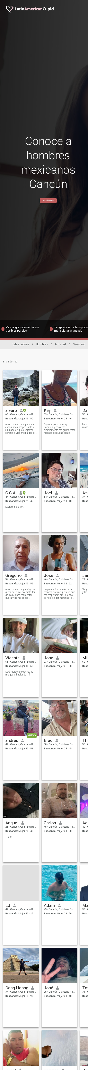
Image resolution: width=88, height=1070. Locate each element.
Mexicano (79, 344)
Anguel (11, 822)
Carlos (50, 822)
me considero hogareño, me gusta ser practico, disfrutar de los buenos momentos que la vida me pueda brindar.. (20, 593)
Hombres (42, 344)
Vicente (12, 657)
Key (47, 410)
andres (11, 740)
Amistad (60, 344)
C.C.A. (11, 492)
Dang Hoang (16, 987)
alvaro (11, 410)
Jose (48, 657)
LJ (7, 905)
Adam (49, 905)
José (48, 575)
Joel (48, 492)
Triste (8, 836)
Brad (48, 740)
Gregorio (13, 575)
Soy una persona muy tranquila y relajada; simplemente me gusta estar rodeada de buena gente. (59, 428)
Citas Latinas (20, 344)
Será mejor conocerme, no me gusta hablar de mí (19, 673)
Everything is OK (14, 506)
